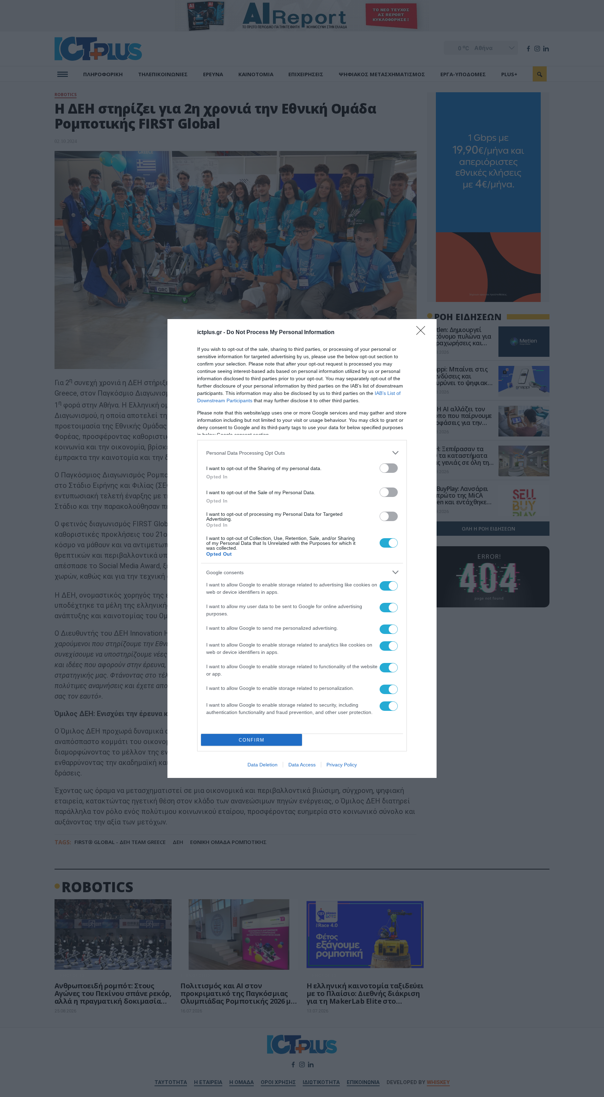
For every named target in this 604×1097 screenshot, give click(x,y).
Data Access (302, 764)
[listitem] (302, 452)
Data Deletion (262, 764)
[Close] (423, 332)
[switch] (389, 468)
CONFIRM (252, 740)
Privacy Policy (341, 764)
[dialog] (302, 548)
